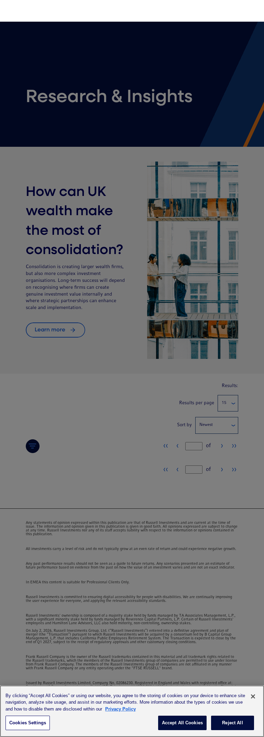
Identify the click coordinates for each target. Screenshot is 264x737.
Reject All (232, 722)
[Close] (253, 696)
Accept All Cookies (182, 722)
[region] (132, 711)
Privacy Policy (120, 709)
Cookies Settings (27, 722)
